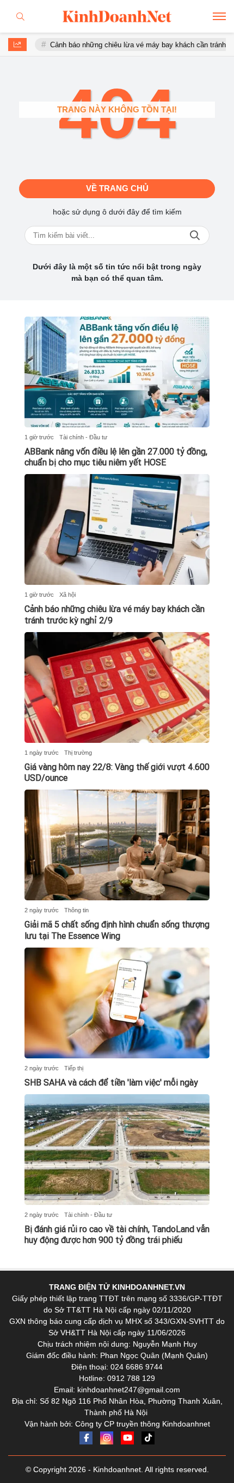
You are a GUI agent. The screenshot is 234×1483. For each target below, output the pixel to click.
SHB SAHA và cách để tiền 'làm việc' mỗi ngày (111, 1082)
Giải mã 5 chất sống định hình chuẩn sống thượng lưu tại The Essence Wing (117, 930)
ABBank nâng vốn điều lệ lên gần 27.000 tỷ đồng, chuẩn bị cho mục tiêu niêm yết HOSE (115, 457)
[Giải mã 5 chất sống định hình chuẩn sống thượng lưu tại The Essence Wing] (117, 845)
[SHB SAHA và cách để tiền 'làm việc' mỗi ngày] (117, 1003)
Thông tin (76, 910)
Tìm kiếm (194, 235)
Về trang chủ (117, 188)
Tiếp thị (73, 1068)
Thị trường (78, 752)
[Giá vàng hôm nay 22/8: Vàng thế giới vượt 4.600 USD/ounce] (117, 687)
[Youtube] (127, 1437)
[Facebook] (86, 1437)
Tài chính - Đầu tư (83, 437)
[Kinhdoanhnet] (117, 16)
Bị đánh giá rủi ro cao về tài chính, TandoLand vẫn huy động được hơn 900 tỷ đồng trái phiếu (117, 1235)
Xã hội (67, 594)
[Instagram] (106, 1437)
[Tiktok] (148, 1437)
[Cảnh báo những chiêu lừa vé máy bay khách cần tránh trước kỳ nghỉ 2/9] (117, 529)
